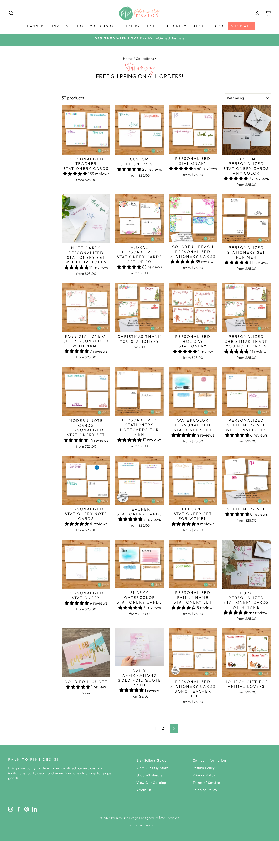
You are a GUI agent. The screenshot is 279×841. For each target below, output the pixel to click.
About (200, 26)
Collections (145, 58)
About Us (143, 790)
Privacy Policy (204, 775)
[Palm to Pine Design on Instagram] (10, 809)
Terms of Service (206, 782)
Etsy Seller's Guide (151, 760)
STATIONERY (174, 26)
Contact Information (209, 760)
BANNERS (36, 26)
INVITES (60, 26)
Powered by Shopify (139, 825)
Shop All (241, 26)
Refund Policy (204, 768)
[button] (75, 173)
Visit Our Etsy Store (152, 768)
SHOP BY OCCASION (95, 26)
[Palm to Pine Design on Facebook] (18, 809)
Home (128, 58)
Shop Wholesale (149, 775)
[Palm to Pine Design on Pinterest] (26, 809)
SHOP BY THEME (139, 26)
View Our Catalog (151, 782)
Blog (219, 26)
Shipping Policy (205, 790)
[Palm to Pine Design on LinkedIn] (34, 809)
